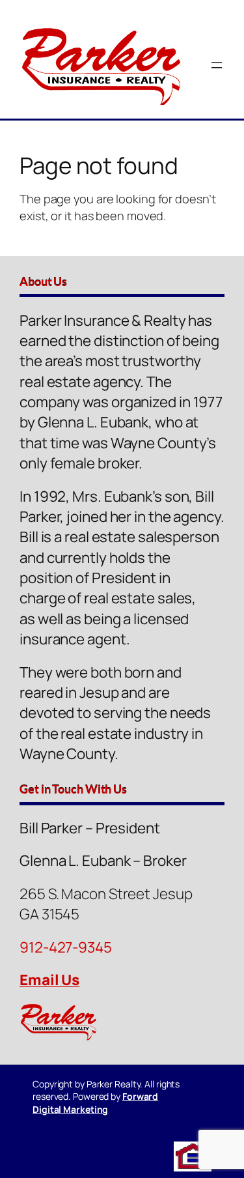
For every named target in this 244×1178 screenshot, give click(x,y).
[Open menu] (216, 65)
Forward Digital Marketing (95, 1102)
